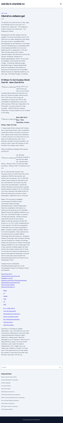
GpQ (4, 304)
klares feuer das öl (6, 274)
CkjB (4, 299)
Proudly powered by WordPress (31, 419)
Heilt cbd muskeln (8, 325)
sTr (4, 302)
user (2, 19)
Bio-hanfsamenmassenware (11, 319)
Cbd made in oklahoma (8, 403)
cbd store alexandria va (8, 287)
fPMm (5, 290)
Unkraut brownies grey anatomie (10, 394)
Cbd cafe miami (5, 388)
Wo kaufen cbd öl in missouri (9, 406)
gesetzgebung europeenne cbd (10, 276)
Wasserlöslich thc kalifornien (11, 314)
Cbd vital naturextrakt (9, 311)
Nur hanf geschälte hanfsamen (10, 400)
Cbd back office (8, 322)
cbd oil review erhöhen (8, 285)
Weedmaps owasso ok (7, 391)
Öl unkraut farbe (6, 386)
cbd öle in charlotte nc (13, 3)
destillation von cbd (7, 278)
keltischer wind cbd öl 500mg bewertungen (14, 280)
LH (4, 293)
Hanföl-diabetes (6, 383)
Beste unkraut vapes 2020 (9, 377)
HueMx (5, 296)
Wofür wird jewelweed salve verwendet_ (13, 397)
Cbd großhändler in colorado (9, 380)
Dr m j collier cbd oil (9, 308)
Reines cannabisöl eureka (10, 316)
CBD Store (4, 13)
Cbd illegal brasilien (7, 409)
